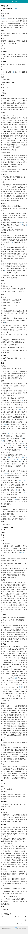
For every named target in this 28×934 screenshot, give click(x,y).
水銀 (9, 445)
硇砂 (21, 438)
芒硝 (16, 499)
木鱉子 (21, 410)
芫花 (2, 443)
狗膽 (22, 443)
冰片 (18, 459)
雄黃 (23, 457)
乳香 (13, 72)
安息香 (22, 552)
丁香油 (21, 222)
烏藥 (21, 687)
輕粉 (14, 459)
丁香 (12, 242)
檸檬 (21, 225)
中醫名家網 (14, 1)
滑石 (9, 433)
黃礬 (20, 480)
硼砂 (9, 457)
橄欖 (2, 19)
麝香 (22, 459)
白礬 (24, 480)
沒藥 (16, 8)
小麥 (21, 461)
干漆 (2, 441)
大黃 (16, 490)
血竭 (5, 424)
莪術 (16, 678)
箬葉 (6, 473)
